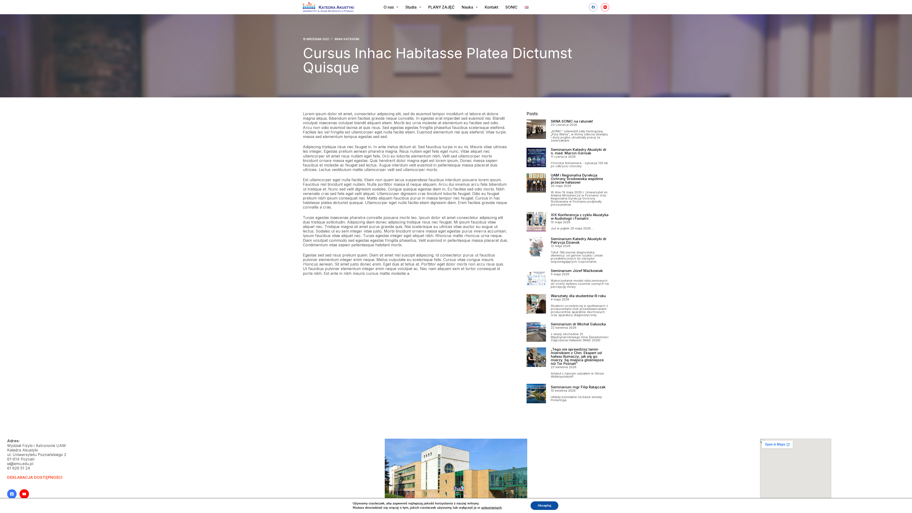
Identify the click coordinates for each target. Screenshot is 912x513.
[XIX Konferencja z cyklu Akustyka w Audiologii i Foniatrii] (536, 221)
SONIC (511, 7)
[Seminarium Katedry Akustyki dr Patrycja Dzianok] (536, 246)
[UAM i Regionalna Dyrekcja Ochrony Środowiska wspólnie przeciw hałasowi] (536, 183)
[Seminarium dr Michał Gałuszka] (536, 332)
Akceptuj (544, 505)
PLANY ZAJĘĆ (441, 7)
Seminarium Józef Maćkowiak (577, 270)
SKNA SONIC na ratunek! (572, 121)
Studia (411, 7)
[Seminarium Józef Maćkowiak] (536, 278)
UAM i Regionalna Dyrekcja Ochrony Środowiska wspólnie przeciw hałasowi (577, 179)
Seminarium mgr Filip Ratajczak (578, 387)
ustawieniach (491, 508)
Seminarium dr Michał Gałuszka (578, 324)
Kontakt (491, 7)
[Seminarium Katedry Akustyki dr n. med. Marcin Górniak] (536, 157)
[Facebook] (593, 7)
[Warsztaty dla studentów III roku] (536, 304)
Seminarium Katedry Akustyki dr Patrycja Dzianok (579, 241)
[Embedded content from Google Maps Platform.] (795, 472)
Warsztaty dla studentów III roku (578, 296)
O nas (389, 7)
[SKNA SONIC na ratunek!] (536, 129)
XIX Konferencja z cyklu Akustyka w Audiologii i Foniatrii (579, 217)
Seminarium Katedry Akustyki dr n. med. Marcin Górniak (579, 151)
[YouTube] (605, 7)
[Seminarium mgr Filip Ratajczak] (536, 393)
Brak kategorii (347, 39)
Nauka (467, 7)
